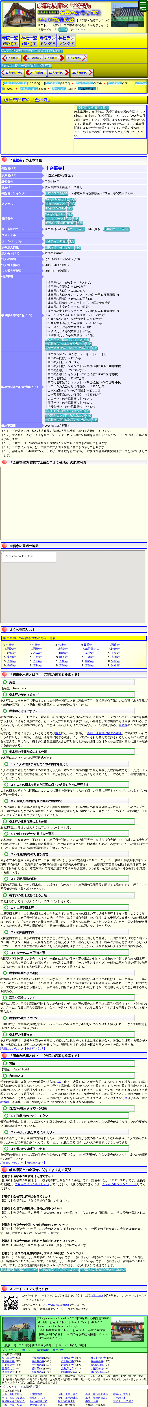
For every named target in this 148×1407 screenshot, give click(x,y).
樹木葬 (4, 1102)
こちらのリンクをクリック (32, 1184)
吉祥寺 (37, 652)
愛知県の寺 (97, 1365)
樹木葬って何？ (122, 1394)
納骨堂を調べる (38, 1405)
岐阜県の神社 (84, 83)
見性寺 (37, 656)
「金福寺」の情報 (56, 241)
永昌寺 (10, 644)
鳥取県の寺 (97, 1372)
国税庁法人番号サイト (59, 247)
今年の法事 (119, 1398)
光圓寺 (115, 656)
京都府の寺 (67, 1368)
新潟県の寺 (8, 1361)
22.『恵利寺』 (57, 72)
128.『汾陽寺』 (80, 72)
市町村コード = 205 (117, 229)
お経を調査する (38, 1401)
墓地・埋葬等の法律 (96, 1394)
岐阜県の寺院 (28, 88)
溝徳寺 (11, 665)
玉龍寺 (115, 652)
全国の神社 (52, 83)
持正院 (115, 665)
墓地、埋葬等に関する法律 (104, 733)
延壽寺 (63, 648)
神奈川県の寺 (98, 1358)
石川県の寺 (67, 1361)
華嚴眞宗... (92, 648)
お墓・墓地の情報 (12, 1394)
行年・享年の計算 (68, 1398)
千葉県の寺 (38, 1358)
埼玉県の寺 (8, 1358)
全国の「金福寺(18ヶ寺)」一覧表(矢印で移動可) (31, 50)
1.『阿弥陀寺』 (14, 72)
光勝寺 (11, 661)
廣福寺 (89, 661)
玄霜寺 (89, 656)
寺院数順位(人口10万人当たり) (65, 343)
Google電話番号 (55, 214)
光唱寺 (37, 661)
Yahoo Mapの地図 (56, 203)
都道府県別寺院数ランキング (63, 339)
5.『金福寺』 (34, 58)
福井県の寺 (97, 1361)
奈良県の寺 (38, 1372)
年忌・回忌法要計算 (13, 1398)
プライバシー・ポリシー (18, 1349)
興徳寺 (63, 652)
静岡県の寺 (67, 1365)
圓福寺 (11, 648)
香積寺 (37, 665)
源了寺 (63, 656)
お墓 (58, 1081)
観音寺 (115, 648)
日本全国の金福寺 (56, 193)
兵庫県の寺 (8, 1372)
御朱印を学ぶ (37, 1398)
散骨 (58, 733)
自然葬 (123, 725)
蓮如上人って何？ (123, 1401)
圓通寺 (88, 644)
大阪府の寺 (97, 1368)
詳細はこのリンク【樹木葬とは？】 (23, 1048)
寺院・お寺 (91, 1401)
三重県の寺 (8, 1368)
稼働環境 (43, 1349)
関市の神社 (115, 83)
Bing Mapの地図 (55, 208)
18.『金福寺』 (74, 58)
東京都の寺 (67, 1358)
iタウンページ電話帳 (58, 218)
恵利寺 (11, 656)
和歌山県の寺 (68, 1372)
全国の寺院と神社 (15, 83)
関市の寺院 (59, 88)
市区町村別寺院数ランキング (63, 411)
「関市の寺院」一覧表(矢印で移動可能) (26, 65)
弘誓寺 (115, 661)
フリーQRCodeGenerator (56, 1304)
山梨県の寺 (8, 1365)
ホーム (63, 29)
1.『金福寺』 (13, 58)
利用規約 (58, 1349)
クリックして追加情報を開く (22, 1386)
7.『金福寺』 (52, 58)
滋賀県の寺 (38, 1368)
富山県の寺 (38, 1361)
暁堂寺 (89, 652)
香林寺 (63, 665)
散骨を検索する (66, 1401)
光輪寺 (63, 661)
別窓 (73, 199)
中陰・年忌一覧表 (12, 1405)
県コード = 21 (76, 229)
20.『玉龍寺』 (38, 72)
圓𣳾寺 (37, 648)
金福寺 (17, 160)
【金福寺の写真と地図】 (93, 107)
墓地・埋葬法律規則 (96, 1398)
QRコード (97, 1295)
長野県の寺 (38, 1365)
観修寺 (11, 652)
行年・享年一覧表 (68, 1394)
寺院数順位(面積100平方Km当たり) (68, 348)
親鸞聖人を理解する (13, 1401)
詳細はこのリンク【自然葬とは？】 (23, 1162)
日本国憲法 (36, 1394)
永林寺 (62, 644)
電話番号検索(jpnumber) (60, 222)
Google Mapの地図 (57, 199)
